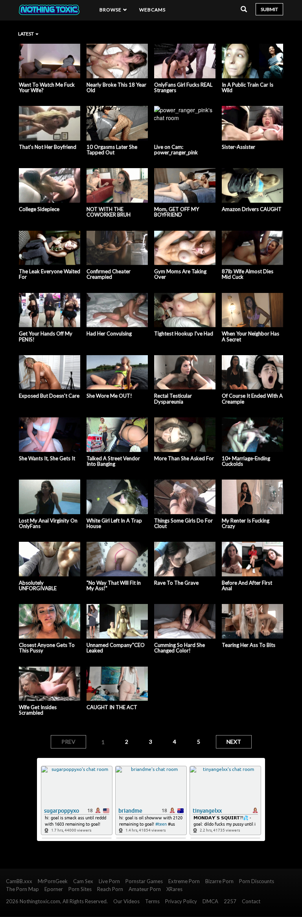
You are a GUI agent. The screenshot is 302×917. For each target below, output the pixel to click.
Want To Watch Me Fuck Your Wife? (47, 87)
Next (233, 741)
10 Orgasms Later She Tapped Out (112, 150)
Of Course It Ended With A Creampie (252, 398)
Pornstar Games (144, 881)
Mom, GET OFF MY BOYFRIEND (176, 212)
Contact (251, 901)
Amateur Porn (145, 889)
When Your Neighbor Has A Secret (250, 336)
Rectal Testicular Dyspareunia (173, 398)
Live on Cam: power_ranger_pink (176, 150)
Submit (269, 9)
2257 (230, 901)
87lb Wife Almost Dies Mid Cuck (247, 274)
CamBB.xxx (19, 881)
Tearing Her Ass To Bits (248, 645)
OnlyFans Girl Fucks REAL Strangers (183, 87)
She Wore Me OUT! (109, 395)
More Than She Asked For (184, 458)
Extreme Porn (184, 881)
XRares (174, 889)
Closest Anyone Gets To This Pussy (47, 648)
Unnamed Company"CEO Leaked (116, 648)
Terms (152, 901)
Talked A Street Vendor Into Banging (113, 461)
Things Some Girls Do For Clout (183, 523)
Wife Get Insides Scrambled (38, 710)
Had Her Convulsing (109, 333)
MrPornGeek (53, 881)
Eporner (53, 889)
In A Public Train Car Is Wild (247, 87)
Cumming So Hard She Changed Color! (179, 648)
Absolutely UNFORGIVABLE (38, 585)
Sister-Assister (238, 147)
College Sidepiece (39, 209)
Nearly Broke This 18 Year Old (116, 87)
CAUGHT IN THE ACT (112, 707)
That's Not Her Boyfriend (47, 147)
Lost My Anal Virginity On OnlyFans (48, 523)
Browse (111, 10)
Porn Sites (80, 889)
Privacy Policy (181, 901)
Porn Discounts (256, 881)
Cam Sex (83, 881)
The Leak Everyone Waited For (49, 274)
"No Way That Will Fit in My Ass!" (114, 585)
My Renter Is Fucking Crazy (245, 523)
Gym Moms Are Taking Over (180, 274)
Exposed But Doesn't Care (49, 395)
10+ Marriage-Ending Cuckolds (246, 461)
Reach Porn (110, 889)
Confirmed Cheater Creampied (109, 274)
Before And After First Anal (247, 585)
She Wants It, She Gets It (47, 458)
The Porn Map (22, 889)
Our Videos (126, 901)
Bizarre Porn (219, 881)
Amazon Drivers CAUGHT (252, 209)
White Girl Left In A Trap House (114, 523)
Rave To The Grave (176, 582)
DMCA (210, 901)
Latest (26, 34)
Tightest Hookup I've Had (183, 333)
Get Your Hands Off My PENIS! (45, 336)
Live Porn (109, 881)
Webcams (152, 10)
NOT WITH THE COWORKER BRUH (109, 212)
